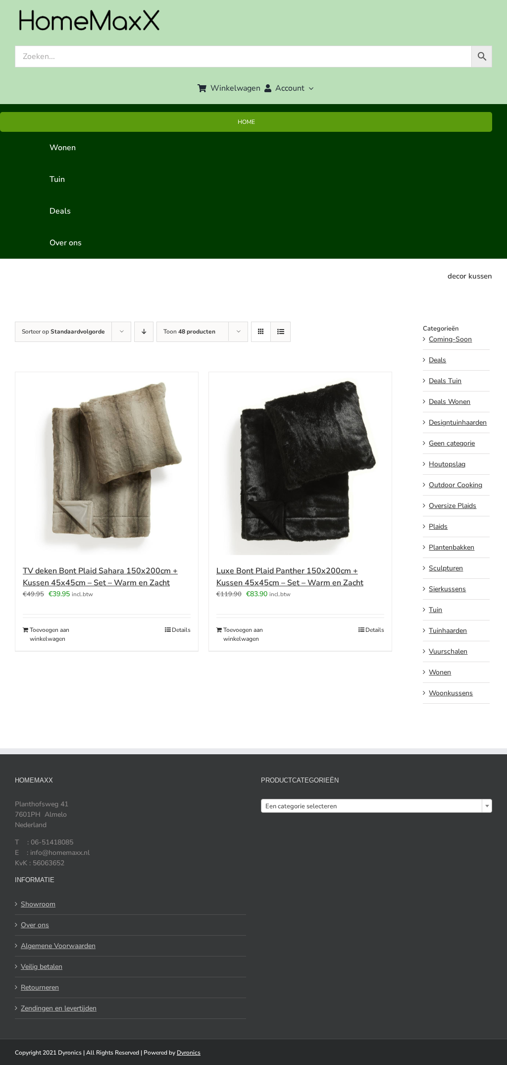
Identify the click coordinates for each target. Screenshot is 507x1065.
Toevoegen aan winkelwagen (49, 634)
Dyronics (189, 1053)
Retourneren (40, 987)
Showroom (38, 904)
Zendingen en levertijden (59, 1008)
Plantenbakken (451, 547)
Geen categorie (452, 443)
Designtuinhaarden (458, 422)
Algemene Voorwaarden (58, 946)
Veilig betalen (41, 966)
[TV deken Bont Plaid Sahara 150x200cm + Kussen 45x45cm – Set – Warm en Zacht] (106, 463)
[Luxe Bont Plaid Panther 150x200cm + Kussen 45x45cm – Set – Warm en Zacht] (300, 463)
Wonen (440, 672)
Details (181, 630)
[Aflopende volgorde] (143, 332)
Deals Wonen (449, 401)
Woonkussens (451, 693)
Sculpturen (446, 568)
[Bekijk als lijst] (280, 331)
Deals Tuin (445, 381)
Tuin (435, 610)
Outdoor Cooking (455, 485)
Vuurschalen (448, 651)
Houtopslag (447, 464)
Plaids (438, 526)
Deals (437, 360)
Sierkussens (447, 589)
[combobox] (376, 806)
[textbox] (376, 806)
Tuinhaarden (448, 630)
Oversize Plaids (452, 505)
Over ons (35, 925)
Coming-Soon (450, 339)
